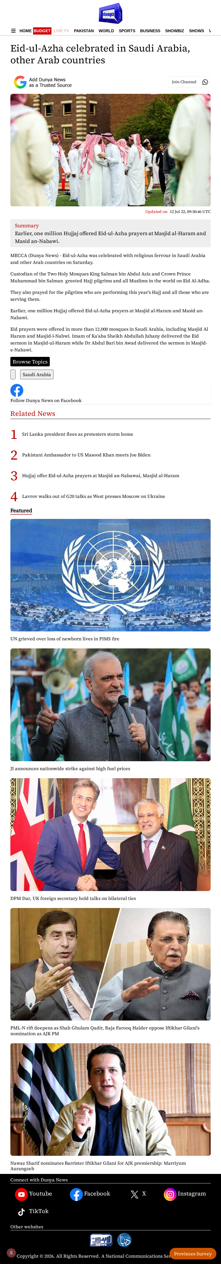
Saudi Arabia (37, 374)
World (106, 30)
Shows (196, 30)
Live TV (61, 30)
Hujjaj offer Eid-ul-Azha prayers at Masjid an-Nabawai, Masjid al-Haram (100, 475)
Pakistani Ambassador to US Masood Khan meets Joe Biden (86, 455)
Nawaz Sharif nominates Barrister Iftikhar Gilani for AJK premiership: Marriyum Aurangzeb (98, 1166)
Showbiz (174, 30)
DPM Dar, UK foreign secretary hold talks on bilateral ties (73, 898)
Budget (42, 30)
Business (150, 30)
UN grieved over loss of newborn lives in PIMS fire (64, 638)
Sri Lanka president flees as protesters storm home (77, 434)
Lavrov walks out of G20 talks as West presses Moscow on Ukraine (93, 496)
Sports (127, 30)
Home (26, 30)
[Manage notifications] (11, 1252)
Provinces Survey (193, 1253)
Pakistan (84, 30)
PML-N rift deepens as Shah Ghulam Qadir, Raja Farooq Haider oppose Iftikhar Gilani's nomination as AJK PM (104, 1030)
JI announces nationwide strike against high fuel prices (70, 768)
